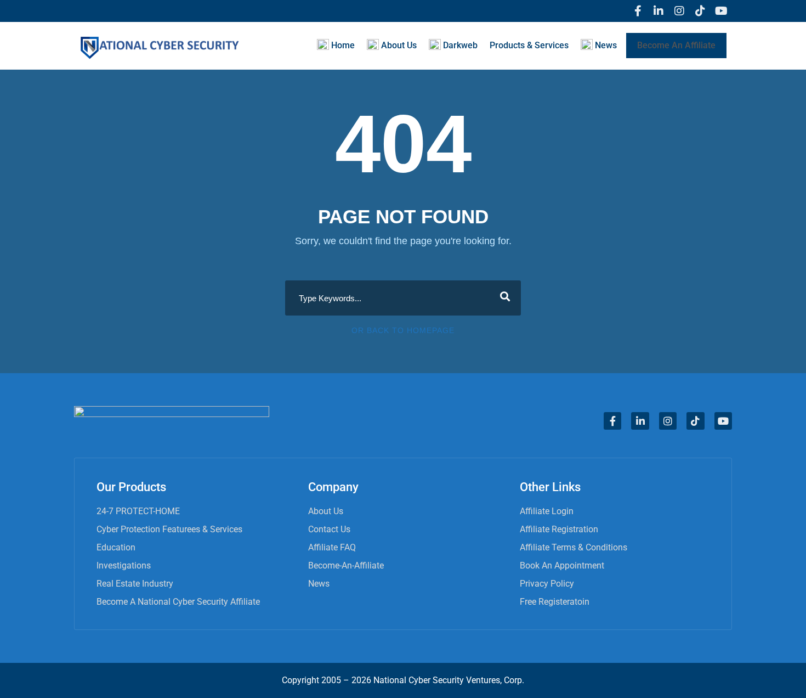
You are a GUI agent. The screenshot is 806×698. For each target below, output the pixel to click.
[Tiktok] (700, 10)
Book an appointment (562, 565)
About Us (325, 511)
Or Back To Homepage (403, 330)
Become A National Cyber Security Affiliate (178, 601)
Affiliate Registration (559, 529)
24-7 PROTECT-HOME (138, 511)
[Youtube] (721, 10)
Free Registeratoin (554, 601)
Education (116, 547)
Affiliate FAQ (332, 547)
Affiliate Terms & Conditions (573, 547)
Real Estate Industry (135, 583)
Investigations (124, 565)
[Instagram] (679, 10)
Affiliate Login (547, 511)
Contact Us (329, 529)
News (319, 583)
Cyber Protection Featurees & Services (169, 529)
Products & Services (529, 45)
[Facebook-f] (637, 10)
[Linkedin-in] (658, 10)
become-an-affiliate (346, 565)
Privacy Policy (547, 583)
